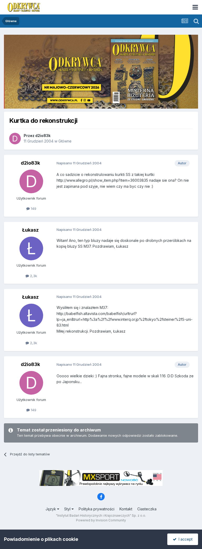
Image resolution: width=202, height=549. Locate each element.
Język (51, 509)
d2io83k (42, 135)
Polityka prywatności (96, 509)
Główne (65, 141)
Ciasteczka (146, 509)
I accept (184, 539)
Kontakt (125, 509)
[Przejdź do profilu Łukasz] (31, 248)
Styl (68, 509)
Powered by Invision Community (101, 520)
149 (33, 208)
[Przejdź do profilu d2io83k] (15, 138)
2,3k (33, 276)
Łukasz (30, 230)
